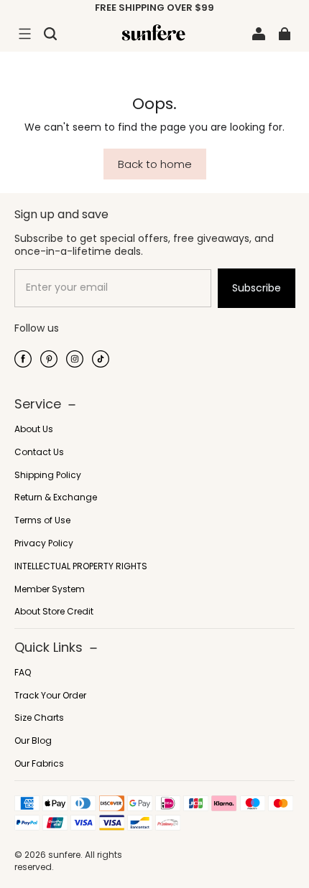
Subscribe (256, 288)
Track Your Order (50, 695)
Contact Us (39, 452)
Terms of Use (42, 520)
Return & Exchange (55, 497)
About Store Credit (53, 611)
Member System (49, 589)
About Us (33, 429)
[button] (24, 34)
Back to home (155, 164)
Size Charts (39, 718)
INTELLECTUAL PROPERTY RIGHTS (80, 566)
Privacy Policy (43, 543)
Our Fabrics (39, 764)
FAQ (22, 672)
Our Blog (33, 741)
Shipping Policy (47, 475)
